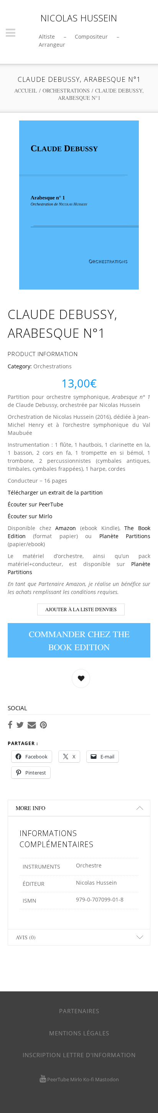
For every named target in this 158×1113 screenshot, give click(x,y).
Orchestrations (66, 90)
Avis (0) (26, 937)
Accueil (25, 90)
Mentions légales (79, 1033)
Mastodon (107, 1079)
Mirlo (76, 1079)
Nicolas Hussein (79, 18)
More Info (30, 808)
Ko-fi (88, 1079)
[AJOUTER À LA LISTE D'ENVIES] (81, 678)
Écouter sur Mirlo (30, 516)
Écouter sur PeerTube (35, 504)
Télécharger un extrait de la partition (55, 492)
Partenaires (79, 1011)
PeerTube (58, 1079)
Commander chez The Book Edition (79, 640)
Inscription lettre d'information (79, 1055)
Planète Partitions (124, 536)
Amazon (65, 528)
